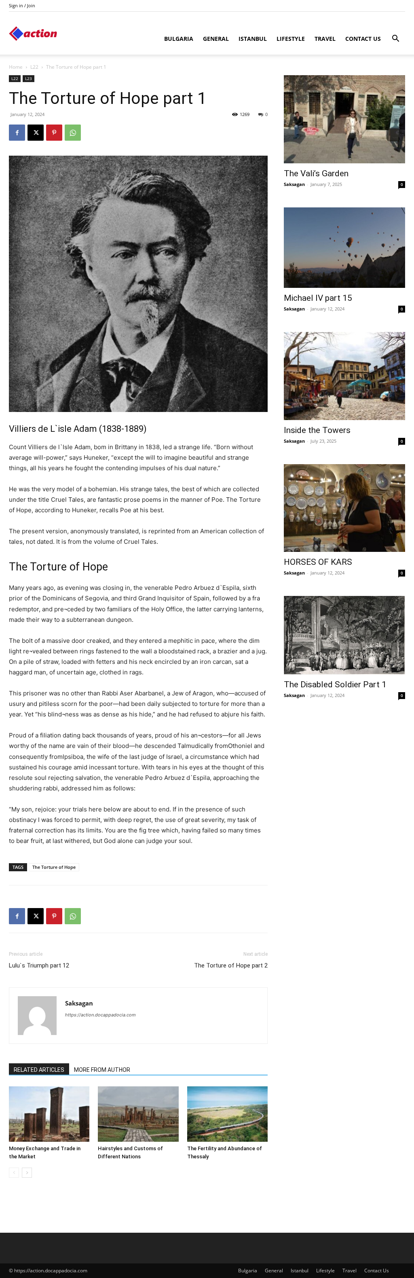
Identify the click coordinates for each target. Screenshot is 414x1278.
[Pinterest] (54, 133)
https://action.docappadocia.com (100, 1015)
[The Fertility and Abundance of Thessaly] (227, 1114)
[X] (35, 133)
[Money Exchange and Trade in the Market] (49, 1114)
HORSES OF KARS (318, 562)
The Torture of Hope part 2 (231, 965)
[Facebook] (17, 133)
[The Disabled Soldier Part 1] (344, 635)
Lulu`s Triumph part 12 (39, 965)
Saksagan (79, 1003)
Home (16, 66)
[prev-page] (14, 1173)
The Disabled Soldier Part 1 (335, 684)
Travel (325, 38)
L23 (28, 78)
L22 (34, 66)
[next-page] (27, 1173)
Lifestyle (291, 38)
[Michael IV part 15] (344, 247)
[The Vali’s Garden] (344, 119)
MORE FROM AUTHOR (102, 1070)
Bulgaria (178, 38)
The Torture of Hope (54, 867)
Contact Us (363, 38)
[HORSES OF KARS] (344, 508)
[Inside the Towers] (344, 376)
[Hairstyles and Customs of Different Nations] (138, 1114)
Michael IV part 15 (318, 298)
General (216, 38)
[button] (395, 39)
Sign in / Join (22, 5)
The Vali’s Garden (316, 173)
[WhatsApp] (73, 133)
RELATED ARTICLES (39, 1070)
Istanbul (253, 38)
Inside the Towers (317, 430)
